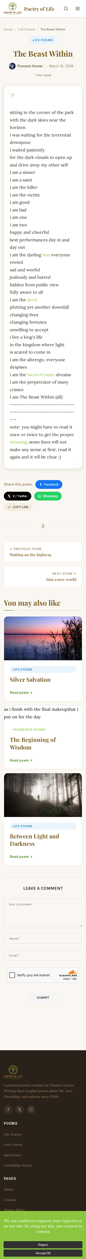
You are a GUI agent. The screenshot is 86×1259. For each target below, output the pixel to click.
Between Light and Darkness (34, 839)
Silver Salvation (30, 679)
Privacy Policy (14, 1210)
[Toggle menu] (77, 8)
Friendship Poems (29, 729)
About (8, 1189)
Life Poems (26, 29)
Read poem (19, 692)
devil (32, 299)
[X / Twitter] (19, 1109)
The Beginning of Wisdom (33, 743)
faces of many (41, 374)
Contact (10, 1199)
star (46, 255)
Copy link (21, 507)
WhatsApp (50, 496)
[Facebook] (8, 1109)
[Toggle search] (66, 8)
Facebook (51, 484)
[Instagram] (31, 1109)
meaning (18, 442)
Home (8, 29)
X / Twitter (20, 496)
